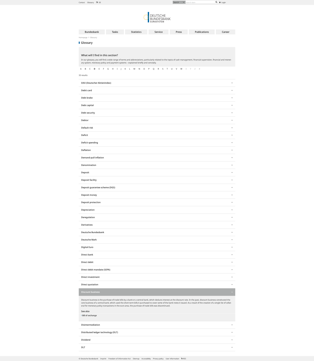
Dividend (85, 339)
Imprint (103, 358)
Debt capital (87, 105)
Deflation (86, 150)
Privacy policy (158, 358)
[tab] (157, 83)
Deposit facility (89, 179)
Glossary (90, 2)
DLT (83, 347)
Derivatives (87, 224)
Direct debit (87, 262)
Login (223, 2)
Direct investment (90, 276)
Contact (82, 2)
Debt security (88, 112)
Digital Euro (87, 247)
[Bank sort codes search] (216, 2)
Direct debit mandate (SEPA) (95, 269)
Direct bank (87, 254)
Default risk (87, 127)
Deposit (85, 172)
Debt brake (87, 97)
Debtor (84, 120)
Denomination (88, 165)
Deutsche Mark (89, 239)
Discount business (90, 291)
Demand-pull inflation (92, 157)
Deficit (84, 135)
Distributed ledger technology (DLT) (99, 332)
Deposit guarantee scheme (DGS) (98, 187)
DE (99, 2)
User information (172, 358)
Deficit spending (89, 142)
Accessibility (146, 358)
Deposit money (89, 194)
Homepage (83, 37)
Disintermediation (90, 324)
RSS (184, 358)
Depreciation (88, 209)
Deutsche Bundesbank (92, 232)
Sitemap (136, 358)
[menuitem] (92, 31)
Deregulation (88, 217)
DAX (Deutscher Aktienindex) (96, 82)
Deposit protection (91, 202)
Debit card (86, 90)
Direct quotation (89, 284)
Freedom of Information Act (119, 358)
